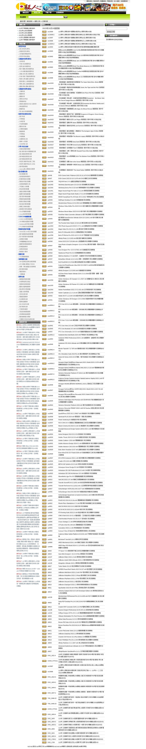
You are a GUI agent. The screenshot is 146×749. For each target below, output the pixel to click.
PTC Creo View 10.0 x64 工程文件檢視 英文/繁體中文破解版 (76, 325)
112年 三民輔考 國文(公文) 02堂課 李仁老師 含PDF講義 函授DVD (78, 742)
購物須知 (89, 1)
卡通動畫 (22, 274)
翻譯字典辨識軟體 (24, 194)
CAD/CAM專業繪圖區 (26, 219)
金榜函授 (75, 746)
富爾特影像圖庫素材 (25, 244)
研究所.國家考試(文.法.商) (27, 164)
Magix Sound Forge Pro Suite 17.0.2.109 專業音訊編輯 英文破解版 (78, 191)
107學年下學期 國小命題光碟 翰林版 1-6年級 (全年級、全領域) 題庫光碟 (28, 441)
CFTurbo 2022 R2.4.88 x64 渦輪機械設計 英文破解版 (74, 525)
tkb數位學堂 (82, 746)
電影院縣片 (22, 271)
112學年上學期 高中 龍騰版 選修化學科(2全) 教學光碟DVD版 (77, 38)
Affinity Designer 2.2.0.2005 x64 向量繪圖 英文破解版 (74, 270)
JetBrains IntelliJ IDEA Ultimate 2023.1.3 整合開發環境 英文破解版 (78, 560)
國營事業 (22, 131)
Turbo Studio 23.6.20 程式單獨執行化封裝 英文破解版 (74, 566)
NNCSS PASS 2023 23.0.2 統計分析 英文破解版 (73, 506)
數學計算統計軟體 (24, 201)
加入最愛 (116, 1)
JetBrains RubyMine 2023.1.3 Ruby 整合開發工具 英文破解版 (77, 575)
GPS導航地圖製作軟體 (26, 221)
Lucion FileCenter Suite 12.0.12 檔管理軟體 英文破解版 (75, 630)
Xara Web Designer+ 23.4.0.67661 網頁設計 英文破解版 (75, 554)
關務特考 (22, 94)
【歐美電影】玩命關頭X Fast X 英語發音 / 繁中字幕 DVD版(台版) (78, 148)
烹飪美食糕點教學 (24, 312)
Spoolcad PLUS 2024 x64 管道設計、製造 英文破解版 (75, 416)
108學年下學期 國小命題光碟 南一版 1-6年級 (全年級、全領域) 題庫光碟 (28, 556)
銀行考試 (22, 116)
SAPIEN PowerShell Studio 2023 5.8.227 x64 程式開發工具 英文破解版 (80, 569)
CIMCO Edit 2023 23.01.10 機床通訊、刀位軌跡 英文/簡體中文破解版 (79, 515)
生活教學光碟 (23, 299)
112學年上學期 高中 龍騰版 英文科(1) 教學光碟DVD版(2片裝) (77, 44)
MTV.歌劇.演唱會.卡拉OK (27, 264)
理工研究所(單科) (24, 49)
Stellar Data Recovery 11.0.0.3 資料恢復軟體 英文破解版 (75, 619)
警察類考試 (22, 101)
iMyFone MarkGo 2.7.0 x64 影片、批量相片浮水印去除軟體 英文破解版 (80, 256)
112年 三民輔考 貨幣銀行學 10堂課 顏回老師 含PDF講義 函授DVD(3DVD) (81, 721)
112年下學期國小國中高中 (27, 28)
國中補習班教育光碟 (25, 156)
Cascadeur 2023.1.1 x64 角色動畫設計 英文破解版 (73, 528)
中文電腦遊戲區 (24, 256)
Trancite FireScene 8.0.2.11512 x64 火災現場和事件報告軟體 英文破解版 (80, 486)
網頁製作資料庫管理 (25, 209)
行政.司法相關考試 (25, 64)
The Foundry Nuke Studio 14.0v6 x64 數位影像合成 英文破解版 (77, 223)
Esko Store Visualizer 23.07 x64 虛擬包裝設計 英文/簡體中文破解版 (79, 449)
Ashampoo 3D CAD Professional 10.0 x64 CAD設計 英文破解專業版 (79, 470)
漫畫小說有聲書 (24, 292)
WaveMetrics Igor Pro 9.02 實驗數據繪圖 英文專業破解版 (75, 476)
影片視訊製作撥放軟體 (26, 236)
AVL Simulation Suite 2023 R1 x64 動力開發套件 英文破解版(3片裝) (79, 354)
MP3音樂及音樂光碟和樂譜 (27, 261)
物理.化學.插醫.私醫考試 (26, 79)
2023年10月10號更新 (25, 35)
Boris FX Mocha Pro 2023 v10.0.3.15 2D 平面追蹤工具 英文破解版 (78, 235)
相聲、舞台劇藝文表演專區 (27, 266)
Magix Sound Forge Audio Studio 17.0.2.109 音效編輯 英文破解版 (78, 194)
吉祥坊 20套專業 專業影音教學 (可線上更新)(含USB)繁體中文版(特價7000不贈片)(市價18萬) (28, 327)
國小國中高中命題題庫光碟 (27, 151)
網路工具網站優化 (24, 206)
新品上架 (37, 12)
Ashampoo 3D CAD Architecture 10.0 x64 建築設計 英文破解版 (77, 473)
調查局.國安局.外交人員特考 (27, 104)
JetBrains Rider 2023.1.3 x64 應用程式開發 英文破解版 (75, 557)
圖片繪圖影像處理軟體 (26, 234)
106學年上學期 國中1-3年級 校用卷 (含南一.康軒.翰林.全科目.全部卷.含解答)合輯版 (28, 471)
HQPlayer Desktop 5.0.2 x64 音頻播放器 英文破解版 (74, 200)
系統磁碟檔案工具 (24, 184)
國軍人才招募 (23, 141)
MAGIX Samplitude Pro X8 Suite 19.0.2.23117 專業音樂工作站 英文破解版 (81, 197)
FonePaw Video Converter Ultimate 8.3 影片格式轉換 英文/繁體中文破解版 (81, 214)
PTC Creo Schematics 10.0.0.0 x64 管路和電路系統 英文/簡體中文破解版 (80, 332)
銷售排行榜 (23, 322)
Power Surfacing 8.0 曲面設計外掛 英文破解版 (72, 420)
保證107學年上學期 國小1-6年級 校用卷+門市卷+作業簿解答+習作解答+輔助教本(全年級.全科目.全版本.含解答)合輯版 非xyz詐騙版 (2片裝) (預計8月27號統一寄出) (28, 498)
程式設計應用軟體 (24, 204)
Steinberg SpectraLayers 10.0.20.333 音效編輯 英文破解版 (76, 184)
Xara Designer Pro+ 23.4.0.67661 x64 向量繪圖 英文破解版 (76, 250)
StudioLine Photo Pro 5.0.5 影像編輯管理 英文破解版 (74, 253)
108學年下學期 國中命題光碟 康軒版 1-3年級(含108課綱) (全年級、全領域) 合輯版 (28, 508)
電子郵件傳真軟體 (24, 196)
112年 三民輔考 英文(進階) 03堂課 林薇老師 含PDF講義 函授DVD (78, 733)
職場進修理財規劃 (24, 279)
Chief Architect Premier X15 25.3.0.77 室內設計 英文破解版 (76, 519)
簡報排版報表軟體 (24, 199)
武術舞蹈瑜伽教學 (24, 314)
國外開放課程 (23, 166)
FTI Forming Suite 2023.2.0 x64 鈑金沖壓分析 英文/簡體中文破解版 (78, 512)
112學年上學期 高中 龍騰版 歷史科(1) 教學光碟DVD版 (74, 31)
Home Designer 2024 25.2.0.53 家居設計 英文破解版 (74, 434)
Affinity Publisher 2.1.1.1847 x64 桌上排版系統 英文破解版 (76, 643)
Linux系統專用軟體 (25, 214)
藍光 (34, 746)
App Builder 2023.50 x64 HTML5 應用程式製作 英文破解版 (76, 588)
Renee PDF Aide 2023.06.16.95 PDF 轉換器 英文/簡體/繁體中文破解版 (80, 622)
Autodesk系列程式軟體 (26, 224)
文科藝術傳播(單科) (25, 54)
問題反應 (110, 1)
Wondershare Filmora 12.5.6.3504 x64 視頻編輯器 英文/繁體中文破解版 (80, 203)
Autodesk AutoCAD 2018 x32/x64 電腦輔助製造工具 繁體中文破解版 (28, 345)
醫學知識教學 (23, 302)
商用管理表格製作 (24, 176)
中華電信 (22, 134)
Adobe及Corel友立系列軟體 (27, 231)
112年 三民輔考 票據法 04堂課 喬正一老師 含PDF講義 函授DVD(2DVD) (80, 725)
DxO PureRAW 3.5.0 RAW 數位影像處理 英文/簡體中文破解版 (77, 262)
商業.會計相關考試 (25, 66)
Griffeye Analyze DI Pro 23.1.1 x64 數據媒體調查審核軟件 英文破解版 (79, 613)
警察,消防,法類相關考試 (26, 84)
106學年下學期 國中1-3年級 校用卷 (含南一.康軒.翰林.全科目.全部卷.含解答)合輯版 (28, 416)
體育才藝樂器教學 (24, 287)
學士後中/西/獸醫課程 (25, 111)
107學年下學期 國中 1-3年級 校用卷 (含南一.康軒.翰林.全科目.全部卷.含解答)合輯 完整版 (28, 372)
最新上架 (37, 21)
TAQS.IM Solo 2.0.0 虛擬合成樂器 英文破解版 (72, 181)
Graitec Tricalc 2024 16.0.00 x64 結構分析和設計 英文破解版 (77, 437)
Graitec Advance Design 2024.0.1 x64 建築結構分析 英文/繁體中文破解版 (80, 443)
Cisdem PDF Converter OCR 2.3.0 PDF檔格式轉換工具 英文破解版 (78, 607)
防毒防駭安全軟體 (24, 179)
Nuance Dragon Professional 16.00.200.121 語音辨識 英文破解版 (78, 610)
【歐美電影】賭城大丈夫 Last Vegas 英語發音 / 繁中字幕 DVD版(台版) (79, 119)
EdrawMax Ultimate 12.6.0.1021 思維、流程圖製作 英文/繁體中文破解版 (80, 259)
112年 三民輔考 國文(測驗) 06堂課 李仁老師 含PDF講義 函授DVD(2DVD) (80, 739)
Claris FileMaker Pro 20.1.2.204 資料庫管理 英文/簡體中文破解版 (78, 640)
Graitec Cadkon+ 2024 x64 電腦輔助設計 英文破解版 (74, 440)
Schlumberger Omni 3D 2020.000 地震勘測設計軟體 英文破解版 (78, 492)
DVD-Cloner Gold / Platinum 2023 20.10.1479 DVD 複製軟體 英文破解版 (80, 175)
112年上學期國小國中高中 (27, 37)
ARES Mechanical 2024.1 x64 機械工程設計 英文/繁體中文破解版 (78, 542)
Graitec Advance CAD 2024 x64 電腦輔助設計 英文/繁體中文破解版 (79, 446)
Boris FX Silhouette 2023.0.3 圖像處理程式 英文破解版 (75, 232)
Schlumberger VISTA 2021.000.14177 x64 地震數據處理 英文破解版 (79, 489)
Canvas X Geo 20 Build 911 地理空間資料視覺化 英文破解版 (76, 531)
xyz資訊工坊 (40, 746)
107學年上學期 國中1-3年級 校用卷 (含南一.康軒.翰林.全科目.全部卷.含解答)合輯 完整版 (28, 563)
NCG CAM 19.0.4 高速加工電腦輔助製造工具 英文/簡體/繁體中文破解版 (80, 423)
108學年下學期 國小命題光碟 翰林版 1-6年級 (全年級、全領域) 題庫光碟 (28, 534)
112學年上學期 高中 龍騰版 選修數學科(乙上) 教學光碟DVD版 (77, 41)
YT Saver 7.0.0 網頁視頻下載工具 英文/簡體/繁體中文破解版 (76, 551)
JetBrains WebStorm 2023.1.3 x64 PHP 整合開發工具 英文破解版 (78, 572)
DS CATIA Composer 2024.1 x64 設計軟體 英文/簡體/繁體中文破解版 (79, 458)
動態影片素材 (23, 251)
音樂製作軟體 (23, 239)
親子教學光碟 (23, 307)
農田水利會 (22, 126)
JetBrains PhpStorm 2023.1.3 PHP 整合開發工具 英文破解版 (76, 578)
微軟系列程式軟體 (24, 181)
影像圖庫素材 (23, 246)
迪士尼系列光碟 (24, 304)
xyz (29, 746)
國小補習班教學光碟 (25, 154)
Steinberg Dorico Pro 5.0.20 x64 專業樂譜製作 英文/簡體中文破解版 (79, 188)
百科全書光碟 (23, 294)
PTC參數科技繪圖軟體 (26, 226)
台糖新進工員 (23, 139)
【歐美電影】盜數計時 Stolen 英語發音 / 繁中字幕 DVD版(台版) (77, 122)
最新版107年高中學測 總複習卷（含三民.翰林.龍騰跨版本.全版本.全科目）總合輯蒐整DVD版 (28, 576)
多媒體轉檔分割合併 (25, 241)
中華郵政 (22, 119)
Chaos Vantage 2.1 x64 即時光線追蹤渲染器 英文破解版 (75, 522)
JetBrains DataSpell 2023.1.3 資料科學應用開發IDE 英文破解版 (77, 585)
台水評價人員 (23, 144)
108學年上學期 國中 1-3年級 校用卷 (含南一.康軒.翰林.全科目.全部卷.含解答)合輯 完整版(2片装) (28, 433)
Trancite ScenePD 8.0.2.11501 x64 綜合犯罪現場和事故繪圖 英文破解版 (80, 482)
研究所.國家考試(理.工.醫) (27, 161)
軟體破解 (103, 1)
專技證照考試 (23, 106)
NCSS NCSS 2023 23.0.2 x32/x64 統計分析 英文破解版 (75, 509)
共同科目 (22, 61)
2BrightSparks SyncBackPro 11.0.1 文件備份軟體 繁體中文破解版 (78, 651)
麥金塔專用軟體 (24, 189)
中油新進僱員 (23, 124)
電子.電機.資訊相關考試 (26, 69)
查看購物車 (124, 1)
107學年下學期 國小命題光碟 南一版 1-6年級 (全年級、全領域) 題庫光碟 (28, 454)
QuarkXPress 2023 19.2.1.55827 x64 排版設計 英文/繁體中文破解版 (79, 413)
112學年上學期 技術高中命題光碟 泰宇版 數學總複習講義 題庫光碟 (78, 47)
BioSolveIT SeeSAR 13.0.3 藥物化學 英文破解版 (73, 539)
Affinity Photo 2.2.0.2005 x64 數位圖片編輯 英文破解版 (75, 238)
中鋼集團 (22, 136)
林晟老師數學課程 (24, 149)
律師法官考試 (23, 99)
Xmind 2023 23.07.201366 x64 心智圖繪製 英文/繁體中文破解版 (78, 241)
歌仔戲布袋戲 (23, 269)
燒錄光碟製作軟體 (24, 191)
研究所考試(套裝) (24, 56)
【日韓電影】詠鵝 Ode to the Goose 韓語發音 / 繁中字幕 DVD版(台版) (79, 161)
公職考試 (22, 91)
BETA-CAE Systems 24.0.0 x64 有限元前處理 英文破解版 (75, 464)
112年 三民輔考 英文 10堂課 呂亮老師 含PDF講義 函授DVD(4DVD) (78, 736)
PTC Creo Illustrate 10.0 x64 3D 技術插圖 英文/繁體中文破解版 (77, 329)
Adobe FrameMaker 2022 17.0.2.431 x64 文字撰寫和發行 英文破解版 (79, 289)
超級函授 (69, 746)
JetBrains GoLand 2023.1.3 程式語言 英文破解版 (73, 581)
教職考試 (22, 109)
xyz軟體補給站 (49, 746)
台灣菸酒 (22, 121)
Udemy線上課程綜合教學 (27, 169)
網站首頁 (26, 12)
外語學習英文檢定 (24, 282)
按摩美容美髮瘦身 (24, 284)
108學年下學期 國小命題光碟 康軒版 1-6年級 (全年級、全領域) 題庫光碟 (28, 488)
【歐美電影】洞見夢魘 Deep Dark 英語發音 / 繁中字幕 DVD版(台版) (79, 142)
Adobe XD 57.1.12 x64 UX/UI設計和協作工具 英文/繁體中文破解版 (78, 296)
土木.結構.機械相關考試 (26, 71)
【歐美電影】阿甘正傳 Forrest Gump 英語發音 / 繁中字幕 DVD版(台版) (80, 145)
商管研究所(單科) (24, 51)
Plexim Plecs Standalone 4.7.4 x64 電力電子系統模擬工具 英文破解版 (79, 503)
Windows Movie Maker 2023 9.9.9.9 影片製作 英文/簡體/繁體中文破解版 (80, 211)
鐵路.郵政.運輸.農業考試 (26, 86)
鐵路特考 (22, 96)
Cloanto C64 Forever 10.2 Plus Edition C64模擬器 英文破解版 (77, 637)
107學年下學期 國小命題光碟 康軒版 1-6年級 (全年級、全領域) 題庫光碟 (28, 409)
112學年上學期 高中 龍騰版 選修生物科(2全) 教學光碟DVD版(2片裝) (79, 34)
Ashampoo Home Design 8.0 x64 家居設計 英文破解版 (75, 467)
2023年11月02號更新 (25, 33)
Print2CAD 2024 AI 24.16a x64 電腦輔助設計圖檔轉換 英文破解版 (78, 500)
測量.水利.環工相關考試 (26, 74)
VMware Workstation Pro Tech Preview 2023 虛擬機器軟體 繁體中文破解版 (81, 616)
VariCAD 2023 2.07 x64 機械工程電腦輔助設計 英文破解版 (76, 479)
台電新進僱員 (23, 129)
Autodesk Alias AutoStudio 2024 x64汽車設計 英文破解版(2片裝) (78, 335)
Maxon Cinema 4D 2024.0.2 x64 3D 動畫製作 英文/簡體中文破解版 (78, 426)
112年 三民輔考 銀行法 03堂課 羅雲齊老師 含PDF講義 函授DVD (78, 718)
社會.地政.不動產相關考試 (27, 76)
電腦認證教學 (23, 297)
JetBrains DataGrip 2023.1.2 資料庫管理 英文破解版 (74, 634)
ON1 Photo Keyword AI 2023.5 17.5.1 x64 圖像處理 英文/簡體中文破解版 (80, 226)
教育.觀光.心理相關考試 (26, 81)
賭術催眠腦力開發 (24, 317)
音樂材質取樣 (23, 249)
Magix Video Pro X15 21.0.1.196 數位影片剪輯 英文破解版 (76, 229)
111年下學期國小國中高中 (27, 40)
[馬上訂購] (44, 31)
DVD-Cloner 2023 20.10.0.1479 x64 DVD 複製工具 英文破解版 (77, 178)
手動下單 (48, 12)
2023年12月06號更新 (25, 31)
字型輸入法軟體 (24, 186)
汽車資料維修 (23, 309)
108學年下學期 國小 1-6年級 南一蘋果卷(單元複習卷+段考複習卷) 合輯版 (28, 584)
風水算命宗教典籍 (24, 289)
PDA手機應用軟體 (24, 211)
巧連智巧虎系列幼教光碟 (26, 319)
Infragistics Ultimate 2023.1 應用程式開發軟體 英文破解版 (76, 563)
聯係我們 (96, 1)
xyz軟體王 (63, 746)
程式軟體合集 (23, 174)
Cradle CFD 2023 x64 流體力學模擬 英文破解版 (73, 461)
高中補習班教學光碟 (25, 159)
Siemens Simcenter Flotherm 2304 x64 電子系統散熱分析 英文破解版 (79, 405)
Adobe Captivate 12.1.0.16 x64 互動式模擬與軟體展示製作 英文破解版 (80, 293)
